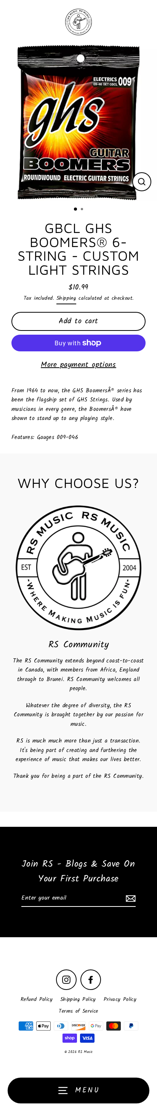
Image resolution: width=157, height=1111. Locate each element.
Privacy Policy (120, 1000)
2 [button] (83, 210)
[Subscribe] (129, 898)
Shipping (66, 298)
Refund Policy (37, 1000)
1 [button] (76, 209)
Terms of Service (78, 1011)
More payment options (78, 365)
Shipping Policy (78, 1000)
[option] (78, 122)
